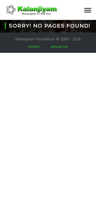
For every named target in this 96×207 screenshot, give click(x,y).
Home (33, 46)
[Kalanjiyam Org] (31, 9)
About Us (59, 46)
